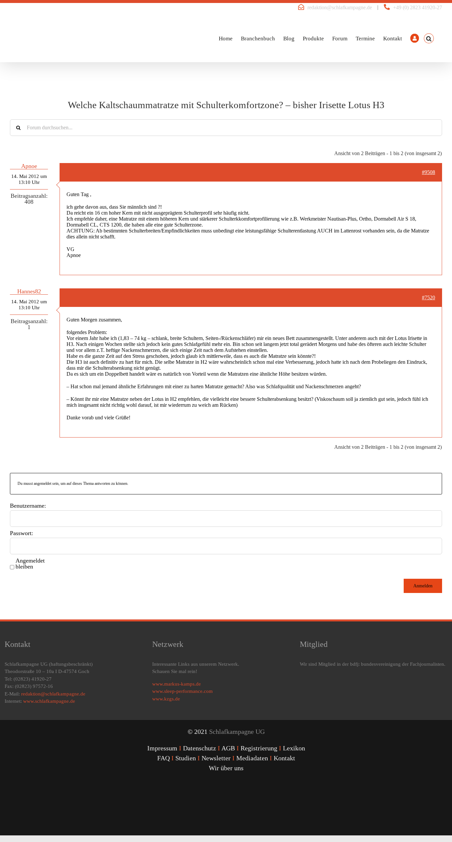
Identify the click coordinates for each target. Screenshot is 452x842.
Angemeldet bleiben (30, 563)
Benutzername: (28, 506)
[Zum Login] (414, 38)
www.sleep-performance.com (182, 691)
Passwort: (21, 533)
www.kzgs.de (166, 698)
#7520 (428, 297)
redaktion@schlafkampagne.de (339, 7)
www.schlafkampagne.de (49, 701)
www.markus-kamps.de (176, 684)
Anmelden (422, 585)
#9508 (428, 172)
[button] (429, 38)
